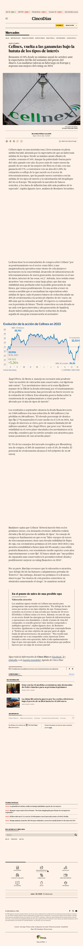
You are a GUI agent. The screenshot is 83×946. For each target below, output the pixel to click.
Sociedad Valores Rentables (50, 718)
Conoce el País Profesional (41, 894)
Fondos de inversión (28, 38)
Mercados (12, 32)
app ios (41, 885)
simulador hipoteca (41, 870)
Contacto (16, 926)
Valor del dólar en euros (71, 12)
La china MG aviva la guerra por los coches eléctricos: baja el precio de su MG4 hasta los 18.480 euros (48, 700)
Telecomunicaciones (26, 718)
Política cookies (30, 926)
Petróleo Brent (36, 12)
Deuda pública (50, 38)
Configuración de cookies (41, 926)
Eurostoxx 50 (52, 12)
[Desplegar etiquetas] (73, 717)
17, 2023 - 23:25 (43, 136)
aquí (50, 727)
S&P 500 (20, 12)
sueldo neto (65, 870)
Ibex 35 (8, 12)
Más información (14, 727)
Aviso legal (23, 926)
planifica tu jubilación (17, 878)
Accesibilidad (64, 926)
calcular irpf (17, 870)
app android (65, 885)
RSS (35, 929)
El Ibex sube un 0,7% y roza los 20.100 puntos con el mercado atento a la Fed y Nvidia (39, 816)
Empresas (37, 718)
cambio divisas (41, 878)
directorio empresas (65, 878)
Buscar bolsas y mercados (15, 829)
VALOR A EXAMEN (14, 43)
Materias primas (40, 38)
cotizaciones (17, 885)
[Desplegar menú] (6, 18)
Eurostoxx (14, 839)
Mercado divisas (15, 38)
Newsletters (40, 929)
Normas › (71, 674)
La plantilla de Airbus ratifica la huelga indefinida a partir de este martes (35, 806)
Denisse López (26, 690)
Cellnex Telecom (13, 718)
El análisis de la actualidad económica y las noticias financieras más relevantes (34, 669)
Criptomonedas (60, 38)
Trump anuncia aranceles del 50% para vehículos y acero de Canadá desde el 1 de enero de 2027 (43, 821)
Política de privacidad (54, 926)
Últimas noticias (71, 38)
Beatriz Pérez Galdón (41, 134)
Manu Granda (25, 704)
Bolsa (7, 38)
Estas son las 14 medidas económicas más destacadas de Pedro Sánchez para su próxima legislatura (47, 686)
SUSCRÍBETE (59, 25)
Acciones (63, 718)
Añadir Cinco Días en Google (68, 141)
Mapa (32, 929)
